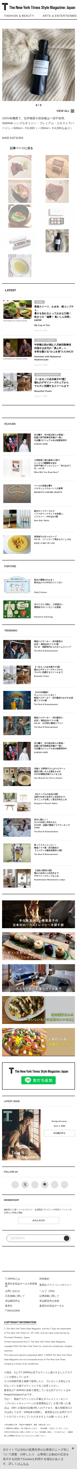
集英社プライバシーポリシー (55, 1284)
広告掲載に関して (15, 1296)
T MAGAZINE (12, 1310)
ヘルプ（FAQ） (47, 1291)
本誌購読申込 (59, 1133)
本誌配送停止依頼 (49, 1300)
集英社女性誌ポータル (51, 1305)
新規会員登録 (38, 1220)
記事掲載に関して (49, 1296)
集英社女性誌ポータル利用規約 (21, 1285)
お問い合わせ (12, 1291)
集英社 (9, 1305)
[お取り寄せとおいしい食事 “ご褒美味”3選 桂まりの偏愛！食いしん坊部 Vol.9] (38, 148)
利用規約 (44, 1278)
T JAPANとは (12, 1278)
